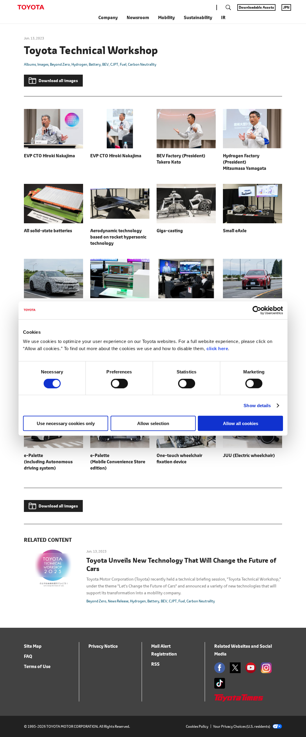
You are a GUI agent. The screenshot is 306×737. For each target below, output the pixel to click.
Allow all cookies (240, 423)
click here (217, 348)
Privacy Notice (103, 646)
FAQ (28, 656)
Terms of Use (37, 666)
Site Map (33, 646)
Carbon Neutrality (142, 64)
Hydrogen (79, 64)
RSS (155, 664)
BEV (105, 64)
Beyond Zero (60, 64)
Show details (257, 405)
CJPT (114, 64)
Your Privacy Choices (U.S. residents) (241, 726)
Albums (30, 64)
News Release (118, 601)
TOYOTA (30, 7)
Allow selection (153, 423)
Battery (95, 64)
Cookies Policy (197, 726)
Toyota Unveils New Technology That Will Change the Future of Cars (181, 564)
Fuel (123, 64)
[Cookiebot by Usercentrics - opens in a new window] (257, 310)
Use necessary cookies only (66, 423)
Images (42, 64)
